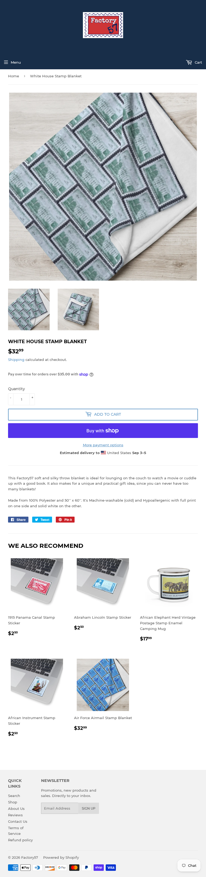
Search (14, 795)
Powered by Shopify (61, 857)
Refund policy (20, 840)
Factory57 (29, 857)
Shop (12, 802)
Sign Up (88, 808)
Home (13, 76)
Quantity (16, 388)
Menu (16, 62)
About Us (16, 808)
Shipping (16, 359)
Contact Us (17, 821)
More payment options (103, 445)
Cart (198, 62)
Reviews (15, 815)
